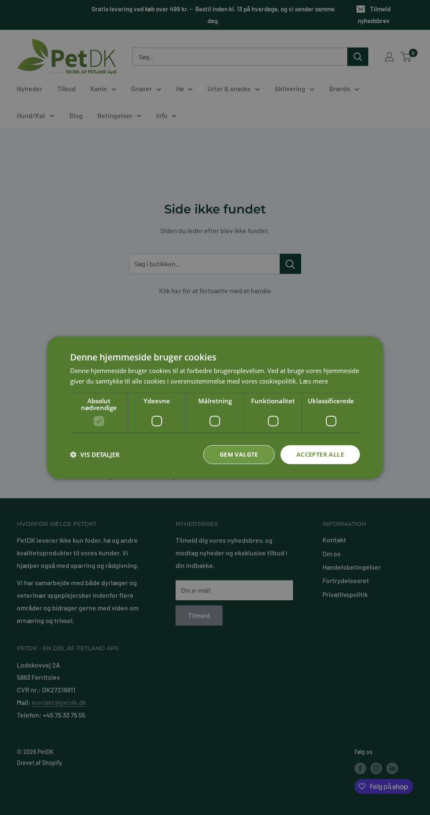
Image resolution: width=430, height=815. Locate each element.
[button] (95, 454)
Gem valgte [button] (239, 454)
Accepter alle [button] (320, 454)
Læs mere (313, 381)
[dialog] (215, 408)
